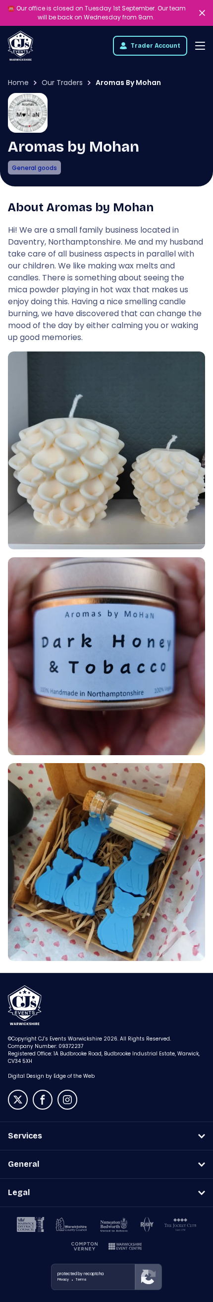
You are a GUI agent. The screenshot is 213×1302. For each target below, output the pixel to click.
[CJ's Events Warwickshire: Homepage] (20, 46)
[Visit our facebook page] (43, 1100)
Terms (81, 1279)
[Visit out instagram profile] (67, 1100)
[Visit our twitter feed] (18, 1100)
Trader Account (155, 45)
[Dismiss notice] (203, 13)
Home (18, 82)
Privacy (63, 1279)
